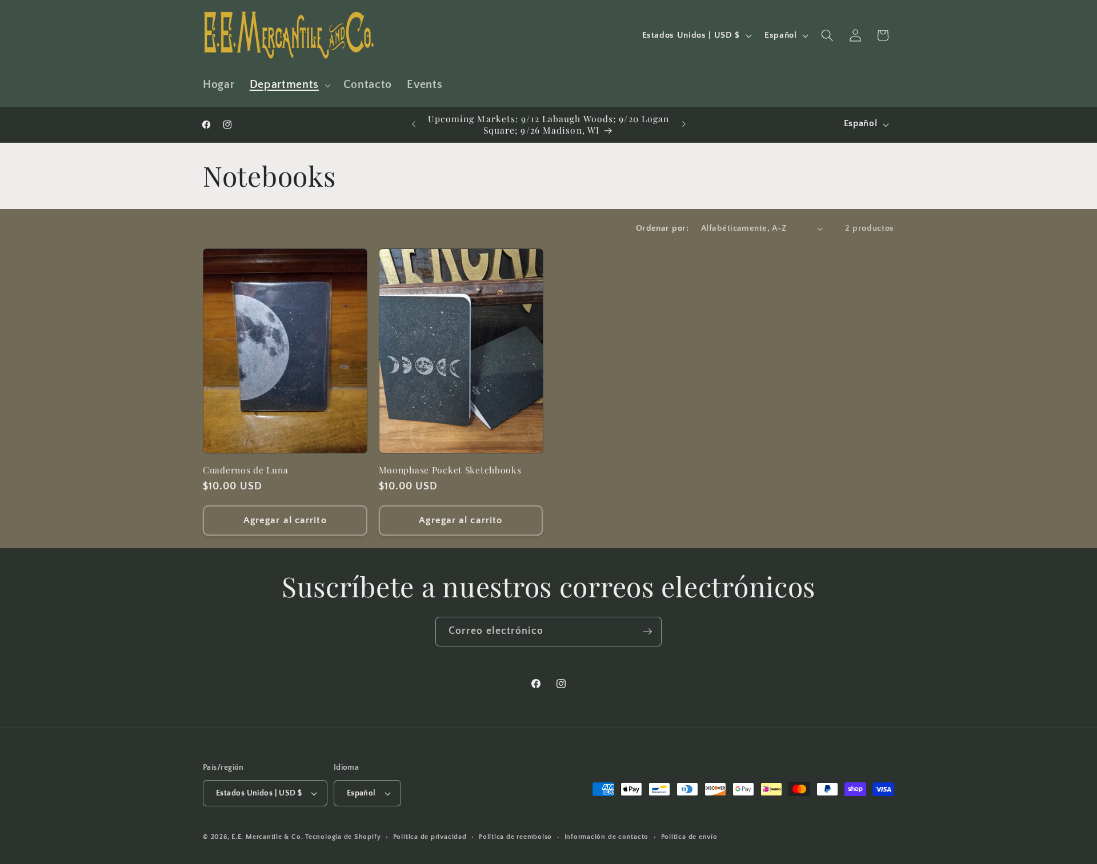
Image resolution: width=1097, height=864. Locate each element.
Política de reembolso (515, 837)
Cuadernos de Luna (245, 469)
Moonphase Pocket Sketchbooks (450, 469)
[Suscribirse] (647, 631)
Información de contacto (606, 837)
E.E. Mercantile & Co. (267, 837)
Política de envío (689, 837)
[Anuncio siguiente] (683, 124)
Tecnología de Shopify (343, 837)
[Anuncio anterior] (413, 124)
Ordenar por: (662, 228)
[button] (289, 85)
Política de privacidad (430, 837)
